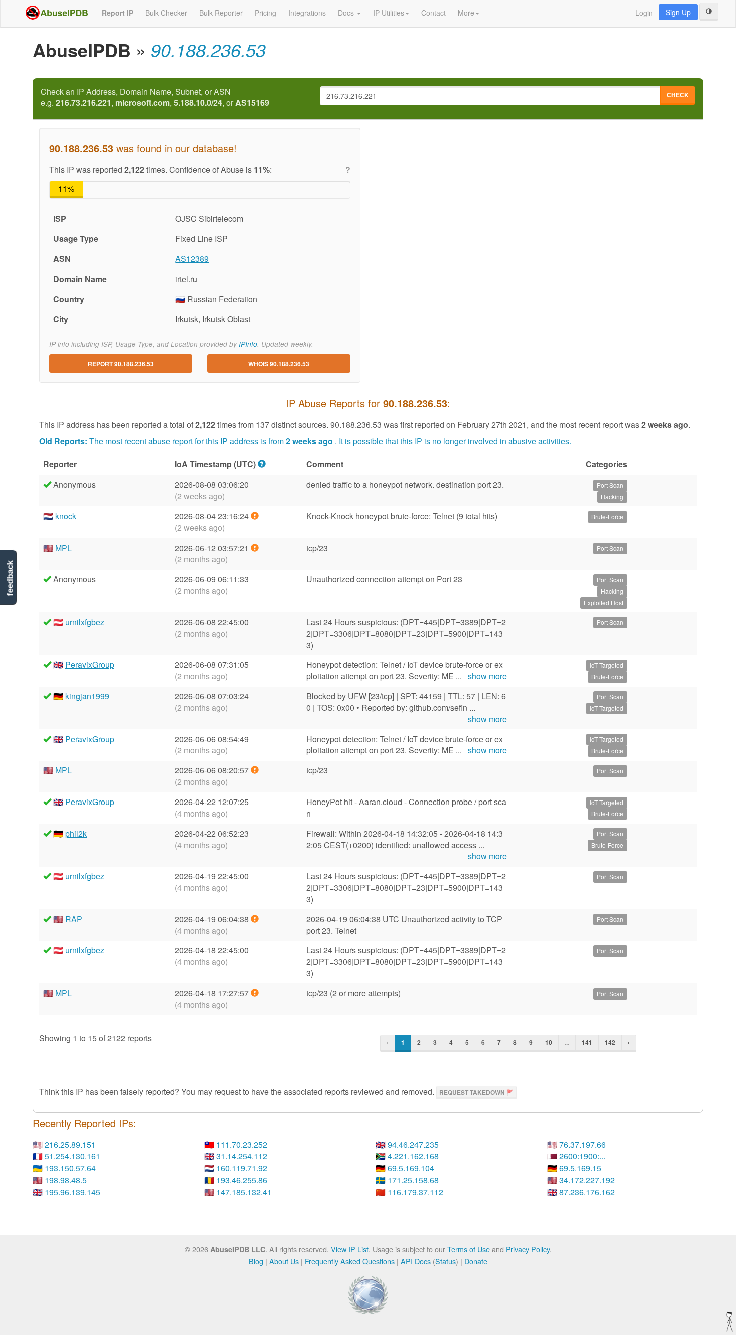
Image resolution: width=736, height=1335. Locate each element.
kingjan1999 (87, 696)
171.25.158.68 (413, 1180)
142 (610, 1042)
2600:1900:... (582, 1156)
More (466, 13)
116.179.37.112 (415, 1192)
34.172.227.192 (587, 1180)
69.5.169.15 (580, 1168)
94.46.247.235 (413, 1144)
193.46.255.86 (241, 1180)
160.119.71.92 (241, 1168)
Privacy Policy (528, 1249)
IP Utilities (388, 13)
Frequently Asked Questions (350, 1261)
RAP (73, 919)
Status (445, 1261)
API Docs (416, 1261)
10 (548, 1042)
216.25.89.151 (70, 1144)
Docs (347, 13)
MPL (63, 548)
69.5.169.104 (411, 1168)
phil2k (76, 833)
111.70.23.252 (241, 1144)
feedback (10, 578)
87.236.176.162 (587, 1192)
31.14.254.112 (241, 1156)
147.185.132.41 (244, 1192)
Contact (433, 13)
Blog (256, 1261)
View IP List (350, 1249)
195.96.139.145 (72, 1192)
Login (644, 13)
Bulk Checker (166, 13)
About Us (284, 1261)
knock (65, 516)
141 (587, 1042)
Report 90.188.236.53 (121, 363)
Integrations (307, 13)
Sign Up (678, 12)
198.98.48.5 (66, 1180)
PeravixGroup (89, 664)
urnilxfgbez (84, 622)
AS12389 (192, 258)
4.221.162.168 (413, 1156)
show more (487, 676)
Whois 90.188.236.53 (278, 363)
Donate (475, 1261)
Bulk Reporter (221, 13)
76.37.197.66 (582, 1144)
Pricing (265, 13)
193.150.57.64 (70, 1168)
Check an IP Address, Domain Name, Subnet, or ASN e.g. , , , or (155, 97)
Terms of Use (468, 1249)
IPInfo (248, 344)
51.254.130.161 (72, 1156)
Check (678, 94)
